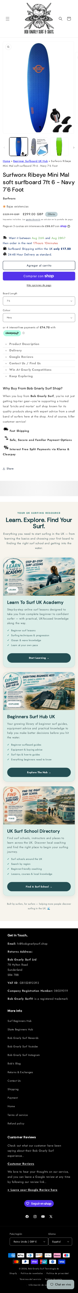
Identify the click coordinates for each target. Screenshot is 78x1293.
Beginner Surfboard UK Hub (30, 161)
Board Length (10, 293)
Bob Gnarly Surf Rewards (23, 1038)
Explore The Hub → (39, 772)
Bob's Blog (14, 1063)
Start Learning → (39, 658)
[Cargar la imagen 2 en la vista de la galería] (39, 146)
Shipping (13, 1089)
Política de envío (53, 1279)
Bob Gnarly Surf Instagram (24, 1055)
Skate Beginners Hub (20, 1029)
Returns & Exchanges (20, 1072)
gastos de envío (33, 219)
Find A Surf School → (39, 886)
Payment (13, 1098)
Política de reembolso (32, 1273)
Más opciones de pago (39, 285)
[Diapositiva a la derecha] (74, 147)
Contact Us (14, 1081)
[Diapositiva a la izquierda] (4, 147)
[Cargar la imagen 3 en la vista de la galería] (59, 146)
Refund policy (16, 1123)
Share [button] (10, 468)
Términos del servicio (30, 1279)
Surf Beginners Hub (20, 1021)
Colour (6, 310)
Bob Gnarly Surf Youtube (23, 1046)
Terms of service (18, 1115)
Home (6, 161)
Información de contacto (41, 1284)
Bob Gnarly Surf (36, 1268)
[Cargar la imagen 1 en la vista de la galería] (18, 146)
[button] (7, 19)
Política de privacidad (57, 1273)
